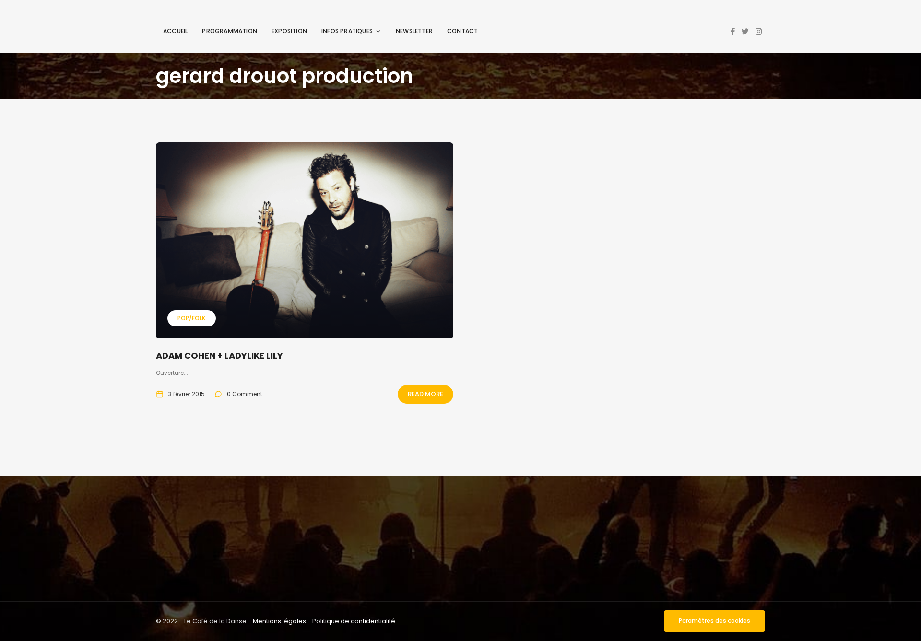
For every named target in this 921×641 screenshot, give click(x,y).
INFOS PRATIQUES (347, 31)
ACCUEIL (175, 31)
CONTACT (462, 31)
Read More (425, 393)
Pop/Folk (191, 318)
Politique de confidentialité (353, 621)
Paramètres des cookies (714, 621)
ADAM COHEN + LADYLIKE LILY (219, 355)
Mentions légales (279, 621)
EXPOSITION (289, 31)
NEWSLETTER (414, 31)
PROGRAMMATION (229, 31)
